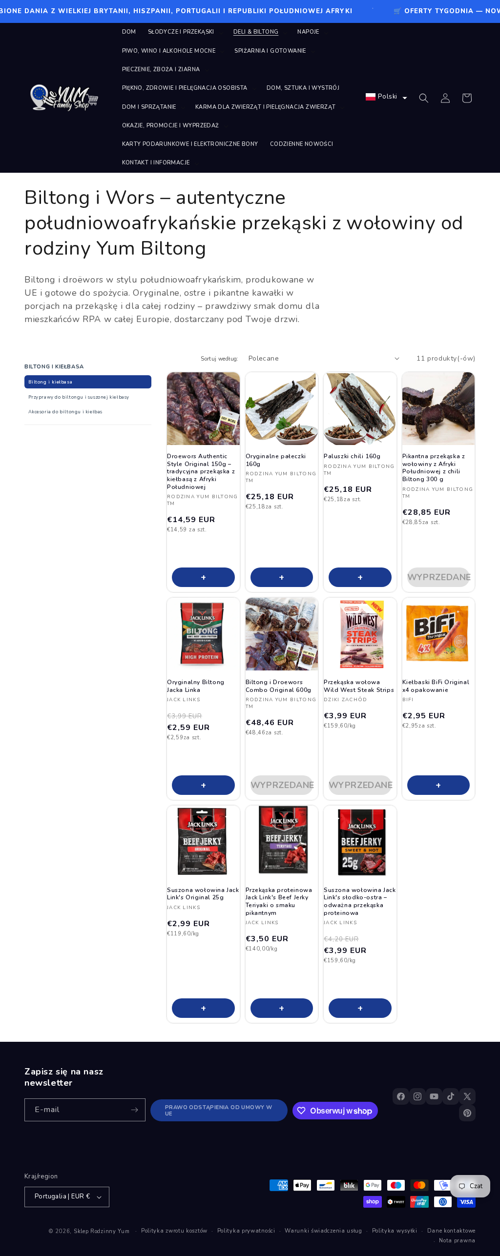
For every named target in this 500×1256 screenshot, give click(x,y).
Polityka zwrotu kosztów (174, 1231)
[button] (185, 32)
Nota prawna (457, 1240)
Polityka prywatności (246, 1231)
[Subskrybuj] (134, 1109)
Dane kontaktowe (451, 1231)
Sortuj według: (220, 359)
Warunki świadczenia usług (323, 1231)
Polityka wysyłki (394, 1231)
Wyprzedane (438, 577)
